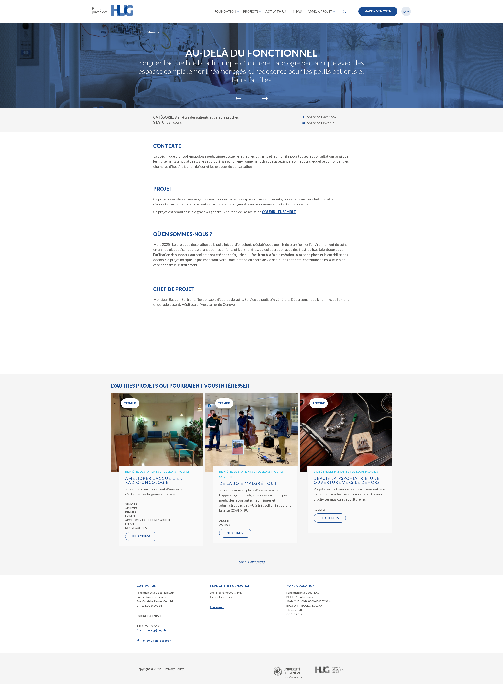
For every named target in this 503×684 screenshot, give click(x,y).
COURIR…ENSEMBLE (279, 212)
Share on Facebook (321, 117)
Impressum (217, 607)
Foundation (225, 11)
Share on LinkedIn (320, 123)
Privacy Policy (174, 669)
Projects (251, 11)
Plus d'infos (141, 536)
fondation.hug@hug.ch (151, 630)
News (297, 11)
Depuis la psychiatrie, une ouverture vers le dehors (347, 480)
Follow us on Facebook (156, 640)
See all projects (251, 562)
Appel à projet (320, 11)
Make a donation (377, 11)
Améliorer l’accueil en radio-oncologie (154, 480)
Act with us (275, 11)
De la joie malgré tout (248, 483)
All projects (153, 31)
